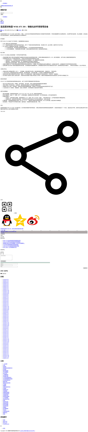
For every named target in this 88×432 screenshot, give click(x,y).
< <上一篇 (3, 230)
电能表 (4, 407)
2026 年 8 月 (6, 279)
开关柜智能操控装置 (7, 378)
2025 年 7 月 (6, 297)
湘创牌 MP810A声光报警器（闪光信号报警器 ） (14, 243)
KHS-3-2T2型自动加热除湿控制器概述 (11, 241)
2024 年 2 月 (6, 320)
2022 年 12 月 (6, 339)
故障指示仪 (5, 389)
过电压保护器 (6, 411)
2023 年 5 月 (6, 332)
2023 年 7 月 (6, 329)
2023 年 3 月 (6, 335)
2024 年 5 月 (6, 316)
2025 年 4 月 (6, 301)
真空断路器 (5, 408)
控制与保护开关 (6, 386)
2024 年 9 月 (6, 310)
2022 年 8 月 (6, 344)
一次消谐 (5, 363)
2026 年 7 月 (6, 280)
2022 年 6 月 (6, 347)
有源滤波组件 (6, 393)
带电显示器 (5, 376)
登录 (2, 20)
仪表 (4, 365)
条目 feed (5, 421)
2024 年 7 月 (6, 313)
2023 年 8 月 (6, 328)
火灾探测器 (5, 397)
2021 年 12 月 (6, 355)
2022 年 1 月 (6, 353)
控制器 (4, 388)
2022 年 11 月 (6, 340)
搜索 (2, 14)
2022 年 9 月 (6, 343)
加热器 (4, 366)
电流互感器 (5, 404)
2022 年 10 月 (6, 341)
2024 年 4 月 (6, 317)
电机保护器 (5, 403)
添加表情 (3, 261)
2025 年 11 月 (6, 291)
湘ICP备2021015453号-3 (29, 430)
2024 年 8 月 (6, 312)
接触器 (4, 385)
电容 (4, 400)
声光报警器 (5, 372)
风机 (4, 413)
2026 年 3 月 (6, 286)
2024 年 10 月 (6, 309)
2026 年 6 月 (6, 282)
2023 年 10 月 (6, 325)
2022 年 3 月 (6, 351)
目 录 (2, 236)
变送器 (4, 369)
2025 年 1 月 (6, 305)
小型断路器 (5, 374)
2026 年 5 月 (6, 283)
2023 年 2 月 (6, 336)
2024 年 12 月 (6, 306)
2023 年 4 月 (6, 333)
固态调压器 (5, 370)
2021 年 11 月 (6, 356)
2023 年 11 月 (6, 324)
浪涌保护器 (5, 395)
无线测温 (5, 391)
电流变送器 (5, 405)
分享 (2, 199)
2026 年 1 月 (6, 289)
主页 (3, 21)
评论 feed (5, 422)
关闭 (2, 235)
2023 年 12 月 (6, 322)
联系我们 (5, 3)
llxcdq (2, 30)
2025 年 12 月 (6, 290)
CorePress (22, 430)
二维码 (15, 213)
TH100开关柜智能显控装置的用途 (10, 244)
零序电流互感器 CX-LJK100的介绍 (8, 231)
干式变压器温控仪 (7, 377)
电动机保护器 (6, 399)
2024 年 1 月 (6, 321)
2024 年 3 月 (6, 318)
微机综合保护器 (6, 382)
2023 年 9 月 (6, 326)
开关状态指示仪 (6, 380)
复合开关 (5, 373)
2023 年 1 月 (6, 337)
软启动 (2, 23)
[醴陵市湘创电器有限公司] (7, 5)
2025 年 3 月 (6, 302)
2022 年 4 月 (6, 349)
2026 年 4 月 (6, 285)
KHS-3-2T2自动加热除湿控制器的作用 (11, 240)
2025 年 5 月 (6, 299)
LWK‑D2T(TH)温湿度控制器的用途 (11, 246)
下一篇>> (3, 232)
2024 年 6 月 (6, 314)
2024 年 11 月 (6, 308)
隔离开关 (5, 412)
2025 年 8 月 (6, 295)
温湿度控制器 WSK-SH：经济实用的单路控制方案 (12, 228)
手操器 (4, 384)
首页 (4, 428)
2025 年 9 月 (6, 294)
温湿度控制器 (6, 396)
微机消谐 (5, 381)
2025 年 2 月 (6, 303)
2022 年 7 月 (6, 345)
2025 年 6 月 (6, 298)
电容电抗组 (5, 401)
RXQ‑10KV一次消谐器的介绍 (9, 247)
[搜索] (44, 19)
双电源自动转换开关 (7, 368)
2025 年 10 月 (6, 293)
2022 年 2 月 (6, 352)
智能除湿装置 (6, 392)
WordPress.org (6, 423)
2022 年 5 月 (6, 348)
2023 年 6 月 (6, 331)
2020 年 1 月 (6, 358)
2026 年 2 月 (6, 287)
